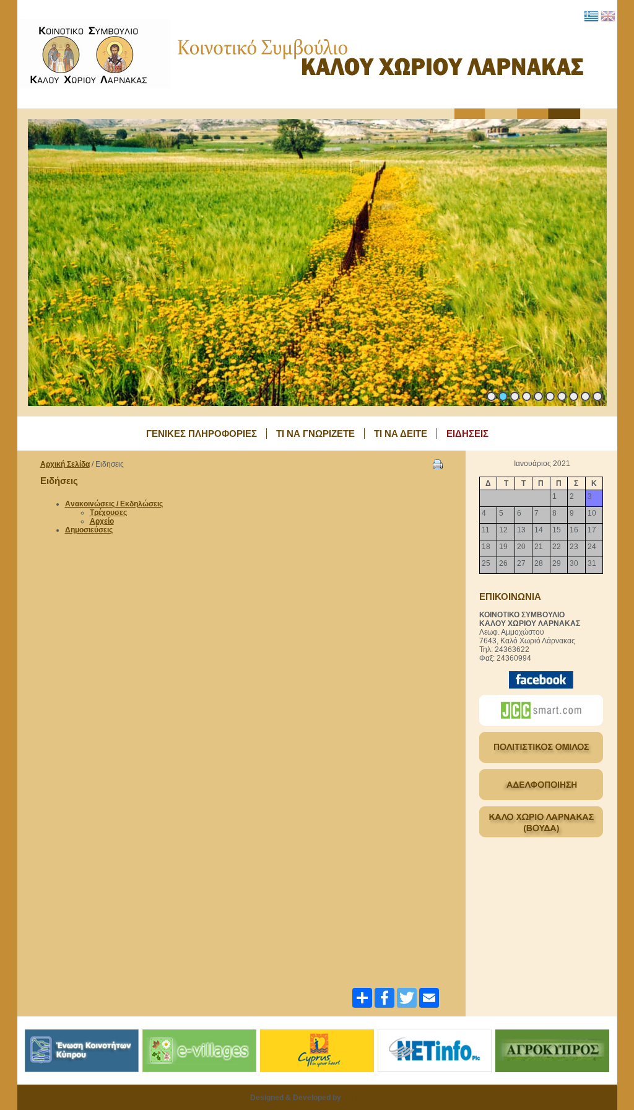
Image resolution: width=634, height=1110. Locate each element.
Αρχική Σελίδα (65, 464)
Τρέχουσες (108, 512)
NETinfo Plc (363, 1097)
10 (597, 396)
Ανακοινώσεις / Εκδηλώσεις (114, 504)
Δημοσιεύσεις (89, 530)
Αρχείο (102, 521)
